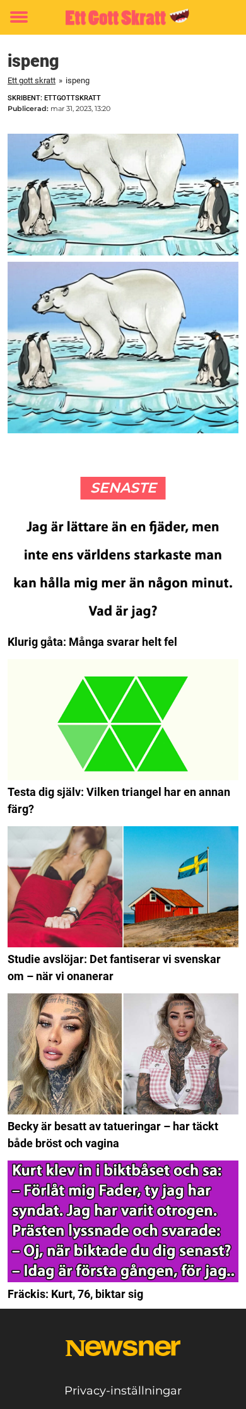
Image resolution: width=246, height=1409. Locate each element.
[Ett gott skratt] (123, 17)
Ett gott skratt (32, 80)
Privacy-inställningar (123, 1391)
